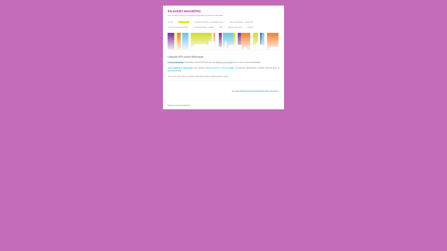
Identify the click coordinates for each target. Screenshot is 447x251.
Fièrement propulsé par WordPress (179, 105)
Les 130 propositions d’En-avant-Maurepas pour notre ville (255, 91)
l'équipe (206, 76)
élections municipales (224, 62)
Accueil (170, 22)
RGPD (221, 27)
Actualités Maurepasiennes (178, 27)
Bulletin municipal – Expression (241, 22)
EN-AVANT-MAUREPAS (184, 11)
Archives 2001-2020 (235, 27)
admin (226, 76)
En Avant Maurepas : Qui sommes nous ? (209, 22)
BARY (232, 68)
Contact (250, 27)
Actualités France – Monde (204, 27)
